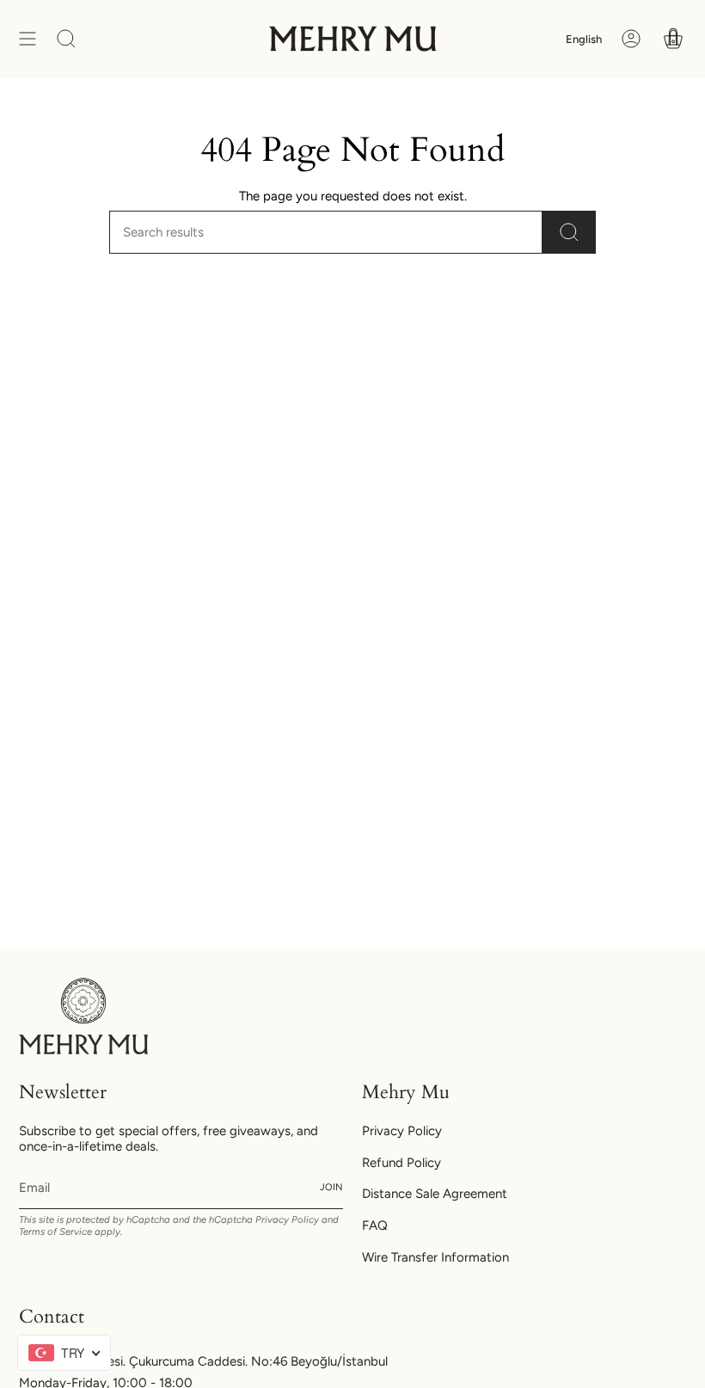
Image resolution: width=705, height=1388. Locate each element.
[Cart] (673, 39)
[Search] (569, 232)
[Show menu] (27, 39)
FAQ (375, 1225)
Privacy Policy (287, 1219)
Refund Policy (401, 1162)
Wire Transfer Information (435, 1257)
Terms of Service (55, 1231)
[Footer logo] (83, 1016)
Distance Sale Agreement (434, 1193)
